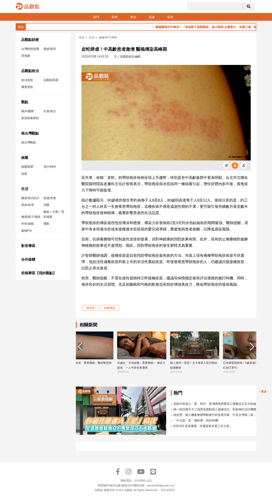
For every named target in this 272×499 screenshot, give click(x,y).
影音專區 (28, 246)
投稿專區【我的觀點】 (38, 273)
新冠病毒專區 (30, 118)
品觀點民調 (50, 80)
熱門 (96, 17)
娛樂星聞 (27, 166)
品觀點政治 (30, 71)
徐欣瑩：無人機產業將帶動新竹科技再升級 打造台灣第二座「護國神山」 (214, 414)
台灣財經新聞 (30, 48)
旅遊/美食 (49, 198)
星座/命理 (27, 204)
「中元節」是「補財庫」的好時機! (196, 420)
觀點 (24, 102)
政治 (133, 17)
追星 (24, 173)
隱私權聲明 (168, 490)
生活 (24, 189)
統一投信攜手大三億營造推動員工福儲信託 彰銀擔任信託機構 (214, 409)
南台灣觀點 (30, 133)
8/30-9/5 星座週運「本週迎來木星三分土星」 (202, 426)
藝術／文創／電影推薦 (53, 214)
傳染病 (90, 307)
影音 (170, 17)
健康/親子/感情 (31, 216)
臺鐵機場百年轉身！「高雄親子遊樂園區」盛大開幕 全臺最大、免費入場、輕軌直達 (196, 27)
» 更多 (263, 391)
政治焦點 (27, 80)
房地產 (25, 55)
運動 (46, 223)
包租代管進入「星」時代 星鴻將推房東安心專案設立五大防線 (214, 403)
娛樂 (24, 158)
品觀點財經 (30, 40)
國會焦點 (27, 86)
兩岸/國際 (27, 111)
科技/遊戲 (27, 223)
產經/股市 (49, 48)
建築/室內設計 (30, 198)
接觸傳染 (109, 307)
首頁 (81, 37)
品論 (152, 17)
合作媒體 (28, 259)
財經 (115, 17)
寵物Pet (26, 230)
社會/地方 (49, 111)
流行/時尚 (49, 166)
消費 (46, 204)
